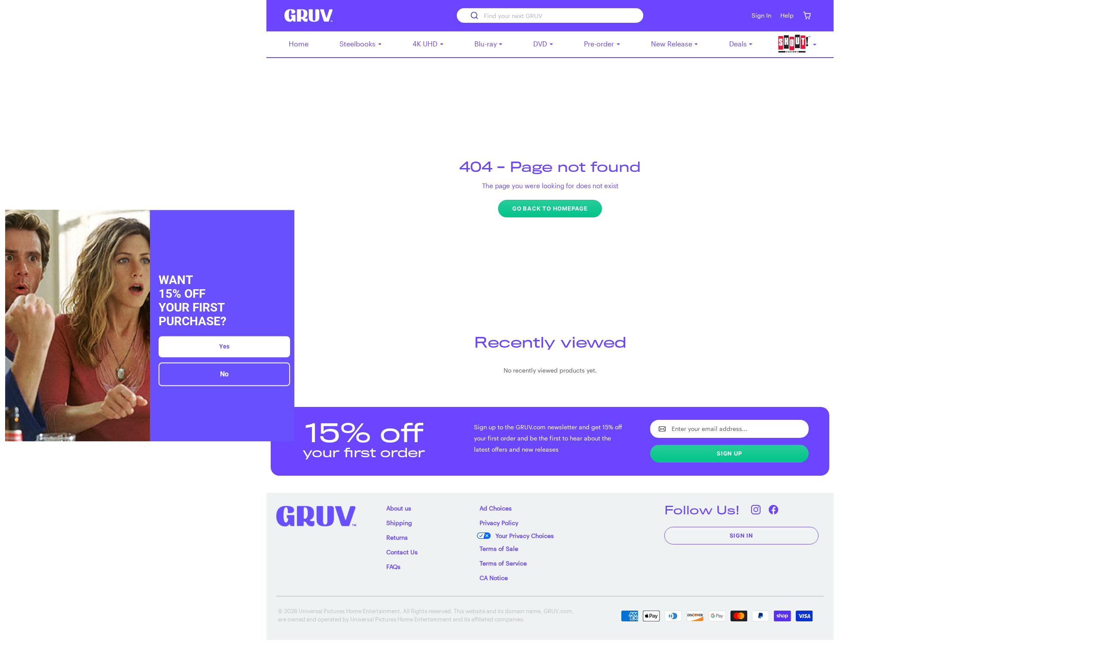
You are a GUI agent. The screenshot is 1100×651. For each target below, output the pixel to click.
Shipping (399, 522)
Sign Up (729, 453)
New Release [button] (672, 44)
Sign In (742, 535)
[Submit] (474, 15)
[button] (807, 15)
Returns (397, 537)
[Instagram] (756, 510)
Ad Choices (496, 508)
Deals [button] (739, 44)
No (224, 374)
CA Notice (494, 577)
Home (299, 44)
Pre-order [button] (600, 44)
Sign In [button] (761, 15)
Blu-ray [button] (486, 44)
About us (398, 508)
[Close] (284, 220)
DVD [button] (541, 44)
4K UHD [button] (425, 44)
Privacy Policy (499, 522)
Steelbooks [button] (358, 44)
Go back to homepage (550, 208)
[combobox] (550, 15)
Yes (224, 346)
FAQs (393, 566)
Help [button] (787, 15)
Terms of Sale (499, 548)
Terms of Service (503, 563)
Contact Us (402, 552)
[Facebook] (773, 510)
